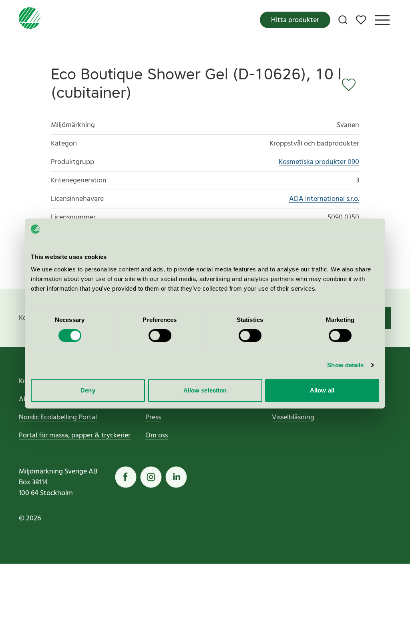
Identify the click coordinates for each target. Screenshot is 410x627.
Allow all (322, 390)
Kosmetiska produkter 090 (319, 162)
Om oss (156, 435)
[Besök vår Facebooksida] (126, 477)
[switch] (160, 335)
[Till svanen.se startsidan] (29, 19)
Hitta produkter (295, 20)
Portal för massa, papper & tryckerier (75, 435)
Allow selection (205, 390)
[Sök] (343, 19)
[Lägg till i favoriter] (350, 85)
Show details (345, 365)
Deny (87, 390)
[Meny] (382, 20)
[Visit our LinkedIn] (176, 477)
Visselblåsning (293, 417)
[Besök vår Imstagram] (151, 477)
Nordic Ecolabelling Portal (58, 417)
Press (153, 417)
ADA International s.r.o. (324, 199)
